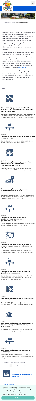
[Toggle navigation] (33, 3)
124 (25, 366)
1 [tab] (21, 16)
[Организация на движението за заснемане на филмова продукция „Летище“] (9, 262)
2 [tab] (23, 16)
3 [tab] (25, 16)
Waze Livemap (22, 67)
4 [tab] (27, 16)
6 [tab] (30, 16)
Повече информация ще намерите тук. (13, 394)
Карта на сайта (9, 384)
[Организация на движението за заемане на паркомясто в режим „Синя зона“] (9, 179)
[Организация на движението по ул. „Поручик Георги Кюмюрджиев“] (9, 288)
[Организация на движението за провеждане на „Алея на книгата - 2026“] (9, 127)
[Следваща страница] (28, 365)
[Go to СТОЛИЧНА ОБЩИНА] (7, 5)
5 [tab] (28, 16)
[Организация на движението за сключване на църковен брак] (9, 340)
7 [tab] (32, 16)
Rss (5, 88)
